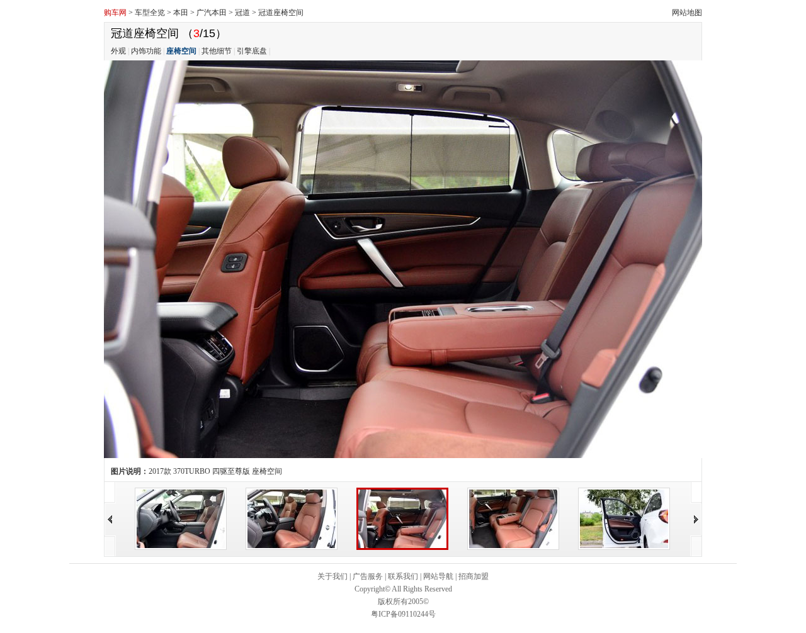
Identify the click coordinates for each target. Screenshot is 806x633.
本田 (180, 12)
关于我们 (332, 576)
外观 (118, 51)
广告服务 (368, 576)
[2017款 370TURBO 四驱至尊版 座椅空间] (181, 517)
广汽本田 (211, 12)
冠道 (242, 12)
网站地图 (687, 12)
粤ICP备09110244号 (403, 614)
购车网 (115, 12)
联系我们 (403, 576)
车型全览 (150, 12)
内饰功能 (146, 51)
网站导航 (438, 576)
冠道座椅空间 (281, 12)
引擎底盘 (252, 51)
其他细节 (217, 51)
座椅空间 (181, 51)
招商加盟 (473, 576)
